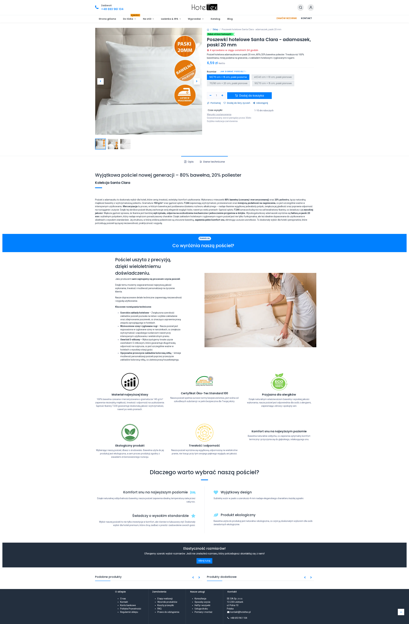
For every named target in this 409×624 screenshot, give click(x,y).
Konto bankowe (128, 605)
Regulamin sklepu (129, 612)
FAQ (159, 608)
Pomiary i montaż (203, 612)
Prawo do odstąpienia (168, 612)
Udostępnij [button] (262, 103)
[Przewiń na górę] (401, 612)
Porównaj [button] (216, 103)
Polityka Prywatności (130, 608)
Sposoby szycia (202, 602)
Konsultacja (200, 598)
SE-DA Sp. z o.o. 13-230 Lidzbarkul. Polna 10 (235, 602)
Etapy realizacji (165, 598)
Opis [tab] (190, 162)
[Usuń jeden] (210, 95)
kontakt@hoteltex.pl (240, 612)
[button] (100, 81)
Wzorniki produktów (167, 602)
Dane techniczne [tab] (214, 162)
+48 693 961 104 (238, 618)
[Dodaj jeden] (222, 95)
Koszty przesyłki (165, 605)
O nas (123, 598)
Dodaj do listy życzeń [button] (238, 103)
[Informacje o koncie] (311, 7)
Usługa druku (201, 608)
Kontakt (124, 602)
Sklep (215, 29)
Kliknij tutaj (204, 560)
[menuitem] (107, 19)
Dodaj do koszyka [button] (251, 96)
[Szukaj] (300, 7)
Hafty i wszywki (202, 605)
